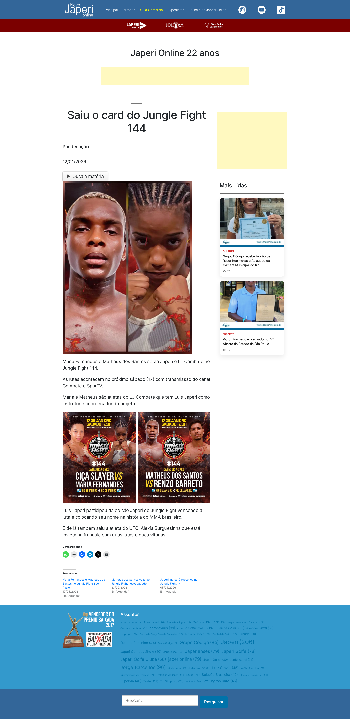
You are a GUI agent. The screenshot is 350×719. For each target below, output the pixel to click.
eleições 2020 (259, 628)
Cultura (206, 628)
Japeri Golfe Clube (143, 659)
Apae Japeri (154, 622)
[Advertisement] (175, 76)
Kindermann (177, 668)
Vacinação (194, 681)
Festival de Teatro (225, 634)
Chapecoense (237, 622)
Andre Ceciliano (131, 622)
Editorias (128, 10)
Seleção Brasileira (220, 675)
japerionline (184, 659)
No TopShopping (252, 668)
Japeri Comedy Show (140, 652)
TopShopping (172, 681)
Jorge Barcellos (143, 667)
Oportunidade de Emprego (137, 675)
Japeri (238, 642)
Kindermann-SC (199, 668)
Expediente (176, 10)
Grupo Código (199, 642)
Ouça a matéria (88, 176)
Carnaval (202, 622)
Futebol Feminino (138, 643)
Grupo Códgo (168, 643)
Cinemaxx (257, 622)
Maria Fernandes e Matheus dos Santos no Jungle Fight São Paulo (84, 583)
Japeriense (173, 651)
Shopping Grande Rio (254, 675)
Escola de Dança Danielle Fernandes (161, 634)
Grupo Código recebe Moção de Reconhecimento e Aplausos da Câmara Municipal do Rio (246, 260)
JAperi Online (215, 659)
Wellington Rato (220, 681)
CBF (219, 622)
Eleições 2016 (230, 628)
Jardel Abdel (241, 659)
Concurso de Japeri (134, 628)
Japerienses (202, 651)
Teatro (150, 681)
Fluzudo (247, 634)
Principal (111, 10)
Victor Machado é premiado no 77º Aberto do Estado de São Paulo (248, 341)
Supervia (130, 681)
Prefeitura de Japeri (170, 675)
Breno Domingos (179, 622)
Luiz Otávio (225, 668)
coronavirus (162, 628)
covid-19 (186, 628)
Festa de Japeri (198, 634)
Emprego (129, 634)
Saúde (193, 674)
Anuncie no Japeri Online (207, 10)
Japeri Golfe (238, 651)
